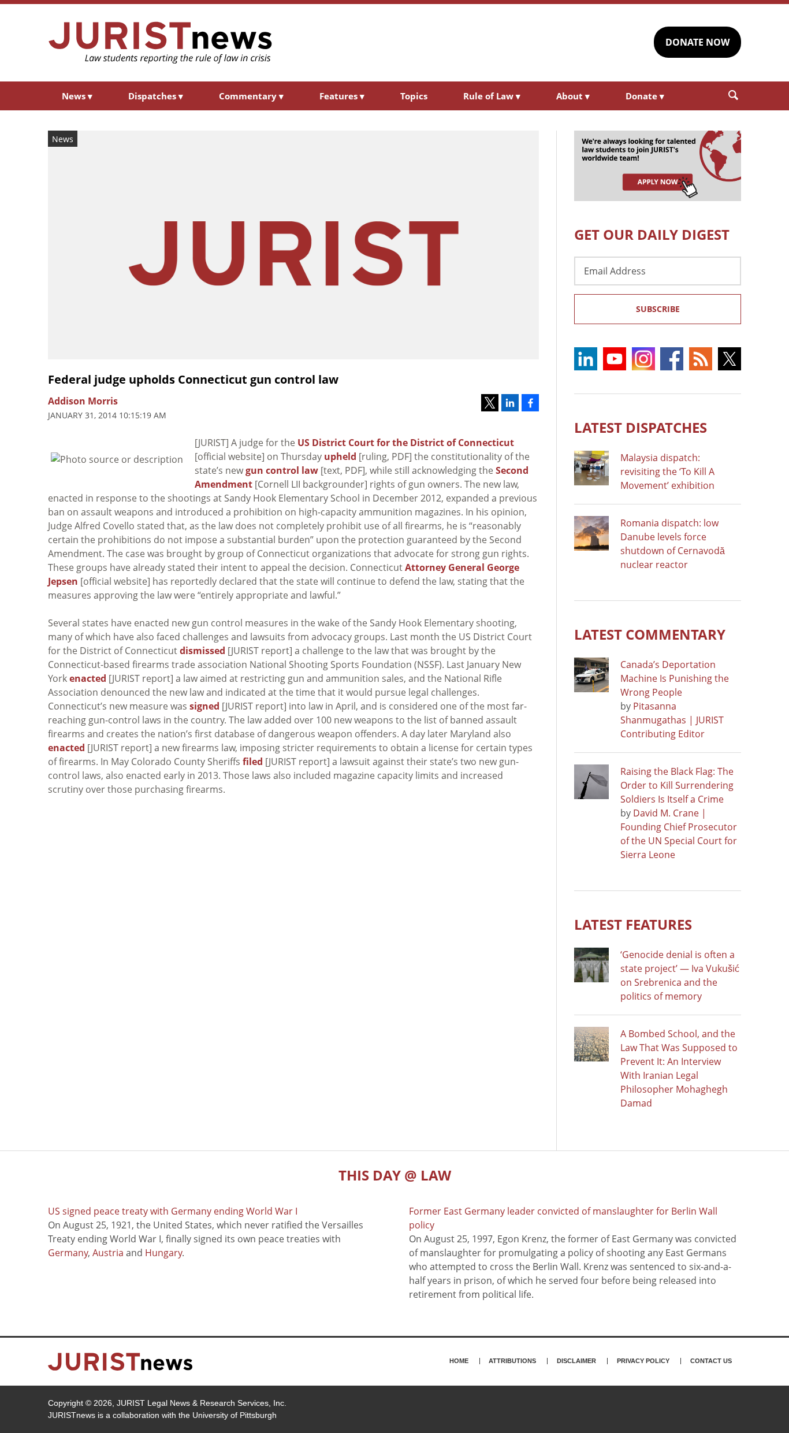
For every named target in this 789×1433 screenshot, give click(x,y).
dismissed (202, 650)
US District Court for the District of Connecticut (405, 442)
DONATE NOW (697, 42)
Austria (108, 1252)
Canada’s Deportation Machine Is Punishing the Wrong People (674, 678)
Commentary (251, 96)
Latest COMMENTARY (649, 634)
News (77, 96)
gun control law (281, 470)
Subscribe (658, 308)
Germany (68, 1252)
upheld (340, 456)
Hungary (163, 1252)
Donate (645, 96)
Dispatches (155, 96)
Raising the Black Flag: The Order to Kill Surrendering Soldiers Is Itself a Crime (677, 785)
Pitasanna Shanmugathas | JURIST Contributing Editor (672, 720)
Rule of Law (491, 96)
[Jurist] (160, 42)
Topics (413, 96)
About (573, 96)
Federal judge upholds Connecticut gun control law (193, 379)
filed (253, 761)
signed (204, 706)
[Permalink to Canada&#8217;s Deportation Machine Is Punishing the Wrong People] (591, 675)
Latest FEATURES (633, 924)
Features (341, 96)
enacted (87, 678)
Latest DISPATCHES (640, 427)
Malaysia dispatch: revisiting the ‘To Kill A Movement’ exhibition (667, 471)
